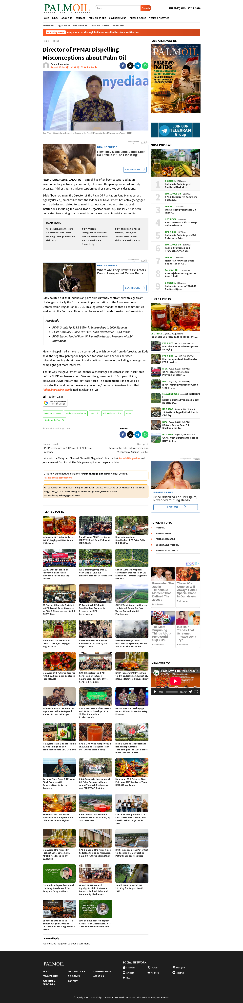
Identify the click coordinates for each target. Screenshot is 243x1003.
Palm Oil (94, 413)
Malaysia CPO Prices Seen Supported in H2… (179, 262)
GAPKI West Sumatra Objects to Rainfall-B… (180, 439)
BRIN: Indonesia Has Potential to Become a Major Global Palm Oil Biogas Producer (131, 852)
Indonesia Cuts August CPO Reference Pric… (180, 237)
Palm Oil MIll (172, 270)
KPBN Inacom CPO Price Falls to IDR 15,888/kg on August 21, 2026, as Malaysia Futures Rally (131, 675)
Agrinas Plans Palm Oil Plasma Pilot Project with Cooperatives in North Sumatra (59, 783)
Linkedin (130, 972)
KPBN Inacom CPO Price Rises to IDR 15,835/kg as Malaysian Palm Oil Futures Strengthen (95, 852)
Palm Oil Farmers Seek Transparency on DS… (177, 249)
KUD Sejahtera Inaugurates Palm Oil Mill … (180, 275)
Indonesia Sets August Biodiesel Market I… (178, 186)
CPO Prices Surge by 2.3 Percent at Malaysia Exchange (67, 448)
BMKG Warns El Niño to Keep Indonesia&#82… (181, 224)
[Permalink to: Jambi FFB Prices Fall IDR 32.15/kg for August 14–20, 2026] (131, 873)
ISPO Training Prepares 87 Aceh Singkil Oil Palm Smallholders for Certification (95, 572)
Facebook (130, 967)
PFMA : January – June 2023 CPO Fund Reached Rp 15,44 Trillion (91, 332)
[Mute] (190, 691)
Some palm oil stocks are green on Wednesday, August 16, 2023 (128, 448)
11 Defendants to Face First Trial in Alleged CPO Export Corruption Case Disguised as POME (59, 925)
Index (46, 971)
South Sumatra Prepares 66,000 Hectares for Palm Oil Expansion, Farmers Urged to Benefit (131, 574)
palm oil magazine (165, 539)
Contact (73, 981)
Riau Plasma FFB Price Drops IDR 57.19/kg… (180, 348)
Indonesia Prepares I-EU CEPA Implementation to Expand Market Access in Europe (58, 711)
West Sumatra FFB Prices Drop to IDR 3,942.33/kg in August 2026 (56, 643)
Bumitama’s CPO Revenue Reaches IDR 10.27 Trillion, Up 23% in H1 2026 (94, 817)
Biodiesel (170, 180)
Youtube (155, 972)
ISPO (164, 381)
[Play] (155, 691)
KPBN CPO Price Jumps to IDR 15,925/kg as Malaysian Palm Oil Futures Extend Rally (95, 746)
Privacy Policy (50, 976)
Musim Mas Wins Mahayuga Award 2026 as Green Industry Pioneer (131, 711)
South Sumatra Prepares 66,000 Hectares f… (180, 401)
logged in (62, 943)
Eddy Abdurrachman (76, 413)
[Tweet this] (130, 65)
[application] (175, 681)
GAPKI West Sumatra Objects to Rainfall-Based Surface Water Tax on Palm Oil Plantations (131, 609)
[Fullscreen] (196, 691)
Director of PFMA (52, 413)
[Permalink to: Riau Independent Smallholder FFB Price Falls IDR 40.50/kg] (131, 525)
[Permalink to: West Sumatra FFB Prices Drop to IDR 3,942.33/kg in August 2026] (59, 629)
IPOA (164, 368)
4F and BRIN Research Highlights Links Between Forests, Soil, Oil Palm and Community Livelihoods (93, 890)
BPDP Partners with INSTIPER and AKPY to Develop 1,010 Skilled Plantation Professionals (95, 713)
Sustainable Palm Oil (54, 420)
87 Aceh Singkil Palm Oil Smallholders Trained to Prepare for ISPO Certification (92, 609)
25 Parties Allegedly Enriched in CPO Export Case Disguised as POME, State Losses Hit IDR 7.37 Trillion (59, 609)
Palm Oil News (163, 533)
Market (169, 206)
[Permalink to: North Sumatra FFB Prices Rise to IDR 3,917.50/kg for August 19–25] (95, 629)
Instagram (180, 967)
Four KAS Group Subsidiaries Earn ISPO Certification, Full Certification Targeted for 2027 (131, 819)
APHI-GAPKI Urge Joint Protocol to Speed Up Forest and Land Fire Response (131, 643)
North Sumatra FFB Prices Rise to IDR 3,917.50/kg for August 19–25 (93, 643)
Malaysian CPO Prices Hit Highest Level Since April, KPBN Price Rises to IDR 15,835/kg (56, 854)
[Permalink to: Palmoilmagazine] (46, 65)
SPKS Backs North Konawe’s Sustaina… (181, 198)
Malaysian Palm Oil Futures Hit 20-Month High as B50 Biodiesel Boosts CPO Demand (59, 746)
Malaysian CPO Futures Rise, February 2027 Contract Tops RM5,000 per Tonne (131, 782)
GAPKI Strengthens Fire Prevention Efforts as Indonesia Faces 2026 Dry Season (56, 574)
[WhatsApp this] (145, 65)
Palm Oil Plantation (112, 413)
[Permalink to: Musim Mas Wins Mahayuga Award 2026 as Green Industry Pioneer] (131, 696)
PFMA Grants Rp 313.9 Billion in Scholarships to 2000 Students (89, 327)
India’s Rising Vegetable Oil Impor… (180, 211)
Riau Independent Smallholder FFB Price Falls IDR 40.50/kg (130, 540)
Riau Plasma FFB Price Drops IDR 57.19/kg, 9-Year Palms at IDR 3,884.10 (94, 540)
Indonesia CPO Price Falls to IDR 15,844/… (174, 336)
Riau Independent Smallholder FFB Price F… (179, 361)
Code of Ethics (76, 971)
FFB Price (167, 343)
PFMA (129, 413)
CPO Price (170, 231)
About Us (98, 976)
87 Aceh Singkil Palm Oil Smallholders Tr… (175, 427)
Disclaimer (74, 976)
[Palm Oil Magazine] (67, 7)
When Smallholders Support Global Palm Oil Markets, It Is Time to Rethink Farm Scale (95, 923)
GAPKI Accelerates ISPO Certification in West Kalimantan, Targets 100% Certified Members (93, 677)
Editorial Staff (102, 971)
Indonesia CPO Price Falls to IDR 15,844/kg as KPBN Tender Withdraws (59, 540)
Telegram (180, 972)
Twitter (154, 967)
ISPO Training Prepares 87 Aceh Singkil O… (180, 386)
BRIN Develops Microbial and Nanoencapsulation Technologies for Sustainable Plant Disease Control (131, 748)
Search (146, 8)
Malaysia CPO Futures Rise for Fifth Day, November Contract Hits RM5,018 (59, 675)
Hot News (170, 219)
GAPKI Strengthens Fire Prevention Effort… (175, 373)
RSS (128, 977)
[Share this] (123, 65)
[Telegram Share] (137, 65)
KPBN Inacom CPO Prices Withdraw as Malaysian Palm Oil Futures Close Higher (58, 817)
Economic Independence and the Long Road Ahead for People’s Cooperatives (58, 888)
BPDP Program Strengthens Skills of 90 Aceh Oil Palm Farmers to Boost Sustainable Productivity (94, 236)
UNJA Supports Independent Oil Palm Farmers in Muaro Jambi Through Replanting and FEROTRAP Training (94, 783)
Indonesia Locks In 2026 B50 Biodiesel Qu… (180, 288)
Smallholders (173, 193)
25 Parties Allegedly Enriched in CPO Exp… (180, 414)
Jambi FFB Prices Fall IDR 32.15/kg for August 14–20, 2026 (129, 888)
